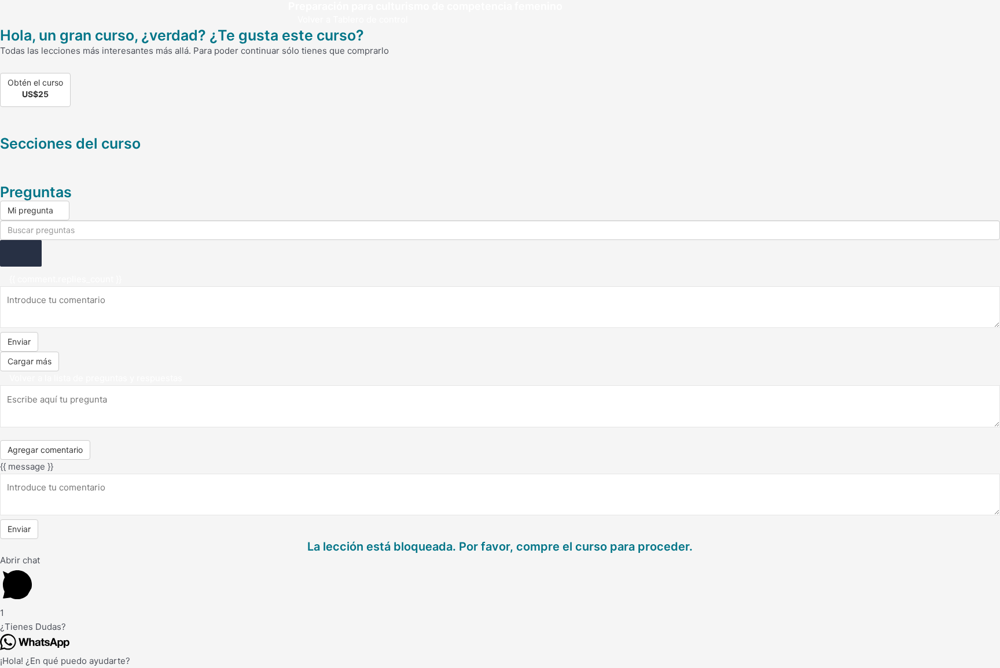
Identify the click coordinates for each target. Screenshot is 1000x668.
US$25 (35, 94)
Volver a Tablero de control (351, 19)
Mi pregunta (32, 210)
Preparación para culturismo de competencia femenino (425, 6)
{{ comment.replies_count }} (64, 279)
